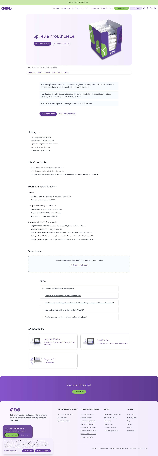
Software (137, 8)
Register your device (112, 430)
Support (104, 8)
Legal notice (94, 448)
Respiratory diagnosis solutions (67, 409)
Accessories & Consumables (49, 67)
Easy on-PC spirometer (88, 424)
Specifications (57, 72)
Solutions (75, 8)
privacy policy (35, 447)
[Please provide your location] (144, 8)
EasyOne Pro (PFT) (86, 417)
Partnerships (131, 430)
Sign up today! (12, 435)
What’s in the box (43, 72)
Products (85, 8)
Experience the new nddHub (78, 2)
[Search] (155, 8)
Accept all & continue (42, 451)
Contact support (111, 427)
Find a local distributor (61, 44)
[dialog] (28, 446)
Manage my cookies (10, 451)
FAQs (66, 72)
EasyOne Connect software (89, 430)
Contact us (130, 414)
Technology (65, 8)
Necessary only (28, 451)
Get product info (88, 437)
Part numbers (108, 424)
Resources (95, 8)
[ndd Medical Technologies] (31, 410)
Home (30, 67)
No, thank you (25, 435)
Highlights (31, 72)
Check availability (43, 44)
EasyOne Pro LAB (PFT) (87, 414)
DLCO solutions (62, 417)
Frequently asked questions (112, 414)
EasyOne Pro (103, 340)
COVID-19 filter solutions (65, 414)
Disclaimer (133, 448)
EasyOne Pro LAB (52, 339)
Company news (132, 417)
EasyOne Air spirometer (88, 421)
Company (130, 409)
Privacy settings (143, 448)
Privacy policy (104, 448)
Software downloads (110, 417)
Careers (129, 424)
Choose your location (80, 265)
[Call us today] (151, 8)
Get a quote (122, 8)
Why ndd (55, 8)
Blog (110, 8)
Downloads (107, 421)
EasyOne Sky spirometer (88, 427)
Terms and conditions (122, 448)
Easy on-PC (50, 359)
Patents (129, 427)
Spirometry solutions (64, 421)
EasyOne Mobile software (88, 434)
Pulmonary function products (90, 409)
